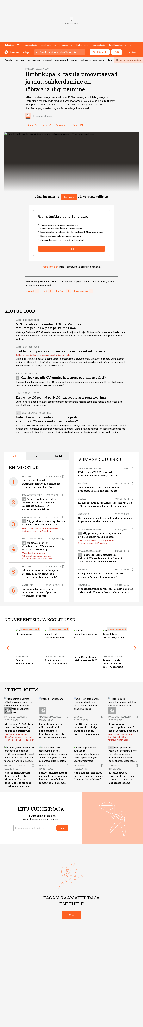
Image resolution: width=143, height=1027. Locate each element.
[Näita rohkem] (130, 45)
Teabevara (85, 60)
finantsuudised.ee (48, 45)
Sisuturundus (29, 413)
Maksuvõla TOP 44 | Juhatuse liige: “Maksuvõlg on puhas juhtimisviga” (38, 546)
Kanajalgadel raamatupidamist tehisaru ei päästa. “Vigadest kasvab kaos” (89, 776)
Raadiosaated (61, 60)
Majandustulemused (33, 495)
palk (45, 291)
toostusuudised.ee (99, 45)
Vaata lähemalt (50, 266)
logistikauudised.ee (117, 45)
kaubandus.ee (82, 45)
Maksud (29, 291)
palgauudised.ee (32, 45)
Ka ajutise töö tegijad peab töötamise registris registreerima (61, 397)
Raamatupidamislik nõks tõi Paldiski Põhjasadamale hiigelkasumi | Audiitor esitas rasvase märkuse (100, 558)
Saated (19, 373)
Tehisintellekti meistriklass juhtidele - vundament (113, 663)
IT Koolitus (22, 656)
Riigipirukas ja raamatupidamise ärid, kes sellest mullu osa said (123, 727)
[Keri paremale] (135, 648)
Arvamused (84, 569)
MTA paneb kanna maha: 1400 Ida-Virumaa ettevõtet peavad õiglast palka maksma (48, 326)
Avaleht (8, 60)
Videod (73, 60)
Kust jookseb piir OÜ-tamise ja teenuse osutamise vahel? (63, 378)
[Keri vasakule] (7, 648)
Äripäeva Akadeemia (55, 656)
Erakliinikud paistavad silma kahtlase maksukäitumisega (60, 351)
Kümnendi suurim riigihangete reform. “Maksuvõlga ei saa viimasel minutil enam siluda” (40, 574)
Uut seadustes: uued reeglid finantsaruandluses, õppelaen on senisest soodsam (39, 592)
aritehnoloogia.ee (66, 45)
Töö (110, 60)
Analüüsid (27, 585)
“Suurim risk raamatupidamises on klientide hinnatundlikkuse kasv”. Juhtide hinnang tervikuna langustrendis (18, 779)
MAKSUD (29, 69)
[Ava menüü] (18, 45)
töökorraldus (81, 291)
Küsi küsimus (33, 60)
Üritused (47, 60)
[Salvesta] (63, 476)
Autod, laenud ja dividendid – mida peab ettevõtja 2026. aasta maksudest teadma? (47, 419)
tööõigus (60, 291)
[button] (34, 828)
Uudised (20, 320)
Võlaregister (99, 60)
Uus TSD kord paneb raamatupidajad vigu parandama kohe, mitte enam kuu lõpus (41, 484)
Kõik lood (19, 60)
